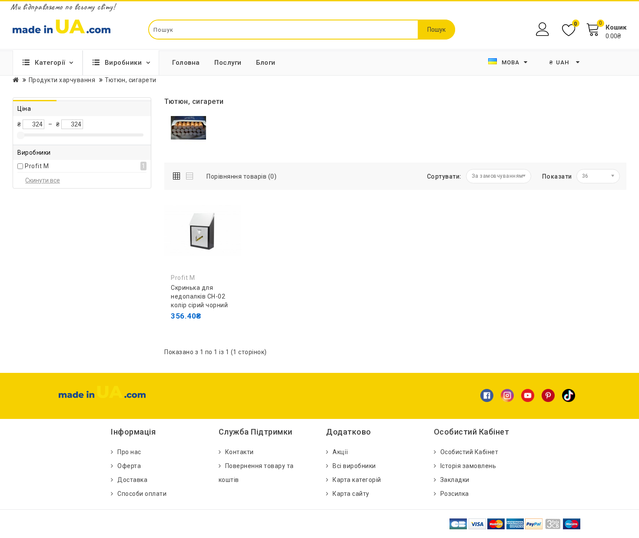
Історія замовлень (468, 465)
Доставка (132, 479)
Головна (186, 62)
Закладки (454, 479)
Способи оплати (141, 493)
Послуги (228, 62)
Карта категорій (357, 479)
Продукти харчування (62, 79)
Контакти (239, 451)
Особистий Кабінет (469, 451)
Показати (557, 176)
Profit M (37, 166)
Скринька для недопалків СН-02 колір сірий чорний (199, 296)
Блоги (266, 62)
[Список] (190, 174)
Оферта (129, 465)
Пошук (436, 29)
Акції (340, 451)
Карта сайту (351, 493)
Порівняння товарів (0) (241, 176)
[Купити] (179, 316)
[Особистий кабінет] (543, 29)
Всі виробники (354, 465)
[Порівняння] (179, 333)
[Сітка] (178, 174)
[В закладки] (218, 316)
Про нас (129, 451)
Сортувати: (444, 176)
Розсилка (454, 493)
